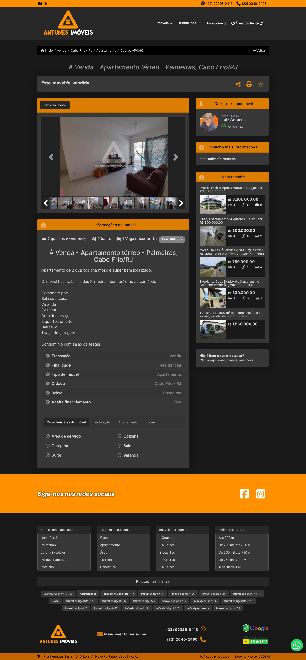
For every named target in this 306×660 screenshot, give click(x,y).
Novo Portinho (51, 538)
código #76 (144, 601)
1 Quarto (166, 538)
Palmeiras (48, 545)
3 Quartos (167, 552)
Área (103, 552)
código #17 (76, 608)
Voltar (260, 50)
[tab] (55, 105)
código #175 (205, 601)
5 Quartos (167, 567)
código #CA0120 (80, 601)
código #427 (106, 608)
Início (48, 50)
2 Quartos (167, 545)
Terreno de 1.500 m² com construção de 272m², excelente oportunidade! (230, 314)
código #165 (214, 593)
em (119, 593)
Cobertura (108, 567)
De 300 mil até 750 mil (235, 552)
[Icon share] (40, 3)
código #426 (167, 608)
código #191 (152, 593)
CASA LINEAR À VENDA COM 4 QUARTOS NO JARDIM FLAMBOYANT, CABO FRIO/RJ (232, 252)
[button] (52, 157)
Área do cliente (247, 23)
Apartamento (106, 50)
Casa (104, 538)
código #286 (174, 601)
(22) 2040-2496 (254, 4)
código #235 (228, 608)
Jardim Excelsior (53, 552)
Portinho (47, 567)
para (198, 608)
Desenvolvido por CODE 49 (252, 656)
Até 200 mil (227, 538)
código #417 (136, 608)
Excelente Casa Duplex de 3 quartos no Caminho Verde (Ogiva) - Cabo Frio (229, 283)
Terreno (106, 560)
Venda (61, 50)
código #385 (114, 601)
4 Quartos (167, 560)
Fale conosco (217, 23)
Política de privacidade (214, 656)
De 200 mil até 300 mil (235, 545)
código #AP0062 (58, 593)
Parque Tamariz (53, 560)
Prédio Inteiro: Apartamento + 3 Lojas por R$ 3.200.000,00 (231, 189)
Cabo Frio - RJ (81, 50)
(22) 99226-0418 (219, 4)
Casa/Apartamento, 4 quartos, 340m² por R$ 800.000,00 (231, 221)
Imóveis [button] (163, 23)
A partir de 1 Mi (230, 567)
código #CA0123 (238, 601)
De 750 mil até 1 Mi (233, 560)
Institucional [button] (187, 23)
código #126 (183, 593)
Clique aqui (208, 360)
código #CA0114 (247, 593)
